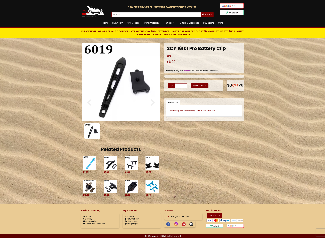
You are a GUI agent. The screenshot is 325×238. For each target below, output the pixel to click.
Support (170, 22)
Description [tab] (173, 102)
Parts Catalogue (152, 22)
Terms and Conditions (95, 223)
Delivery (88, 219)
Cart (220, 22)
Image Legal (132, 223)
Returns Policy (133, 219)
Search (208, 14)
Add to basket (200, 85)
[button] (89, 109)
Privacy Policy (91, 221)
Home (105, 22)
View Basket (132, 221)
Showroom (117, 22)
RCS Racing (208, 22)
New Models (133, 22)
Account (130, 216)
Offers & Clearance (189, 22)
